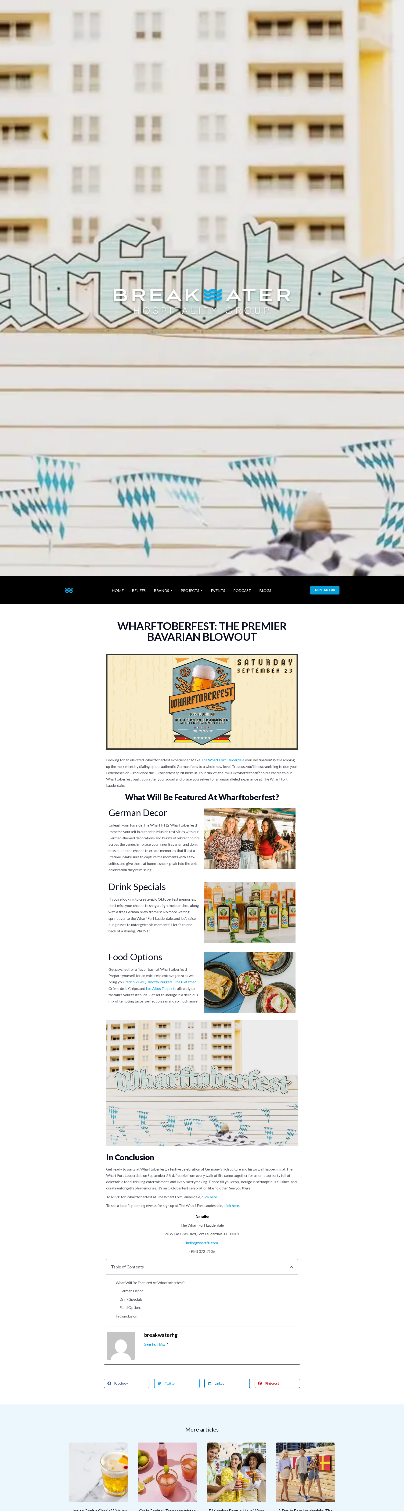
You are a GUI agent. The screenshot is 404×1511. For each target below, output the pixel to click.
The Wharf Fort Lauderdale (222, 760)
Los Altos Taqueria (161, 988)
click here (209, 1197)
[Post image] (98, 1472)
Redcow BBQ (135, 982)
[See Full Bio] (168, 1344)
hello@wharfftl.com (202, 1242)
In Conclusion (126, 1316)
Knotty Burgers (160, 982)
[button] (291, 1267)
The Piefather (185, 982)
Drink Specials (130, 1299)
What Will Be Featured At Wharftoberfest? (150, 1282)
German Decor (131, 1291)
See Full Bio (154, 1344)
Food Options (130, 1307)
